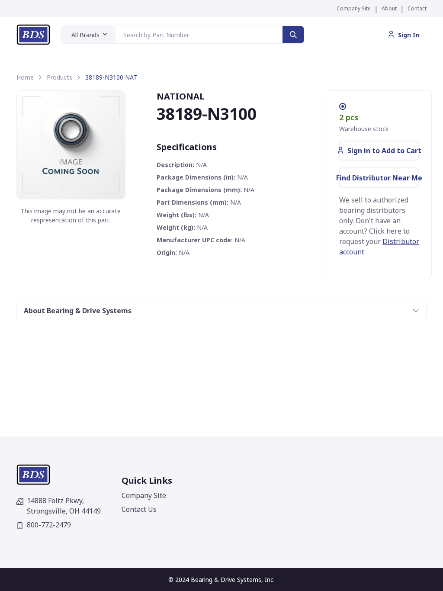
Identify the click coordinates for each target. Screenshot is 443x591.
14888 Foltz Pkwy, (64, 506)
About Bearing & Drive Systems (78, 310)
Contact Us (139, 509)
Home (25, 77)
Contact (417, 8)
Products (59, 77)
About (389, 8)
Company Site (354, 8)
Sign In (409, 35)
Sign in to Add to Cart (383, 150)
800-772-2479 (49, 525)
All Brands (85, 35)
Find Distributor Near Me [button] (379, 178)
